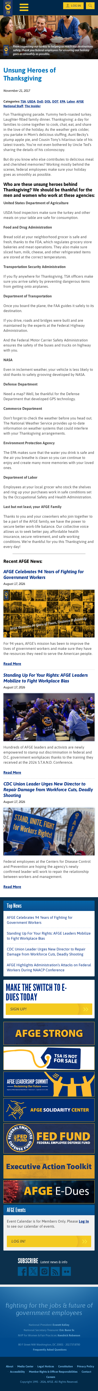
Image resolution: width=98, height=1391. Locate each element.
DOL (48, 101)
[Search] (90, 5)
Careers (50, 1377)
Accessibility (17, 1371)
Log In (84, 1221)
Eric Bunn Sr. (66, 1330)
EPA (62, 101)
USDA (31, 101)
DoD (40, 101)
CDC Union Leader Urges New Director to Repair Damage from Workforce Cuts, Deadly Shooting (48, 789)
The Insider (33, 106)
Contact (86, 1371)
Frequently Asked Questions (50, 1349)
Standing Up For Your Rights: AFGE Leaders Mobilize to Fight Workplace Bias (49, 935)
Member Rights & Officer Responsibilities (53, 1371)
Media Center (25, 1366)
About (9, 1366)
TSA (23, 101)
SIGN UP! (18, 1009)
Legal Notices (45, 1366)
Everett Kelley (61, 1325)
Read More (12, 664)
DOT (55, 101)
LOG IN (76, 6)
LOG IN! (18, 1241)
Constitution (65, 1366)
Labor (71, 101)
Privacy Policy (85, 1366)
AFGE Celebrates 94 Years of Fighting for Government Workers (39, 920)
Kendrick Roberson (69, 1335)
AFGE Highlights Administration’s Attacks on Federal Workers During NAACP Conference (49, 967)
